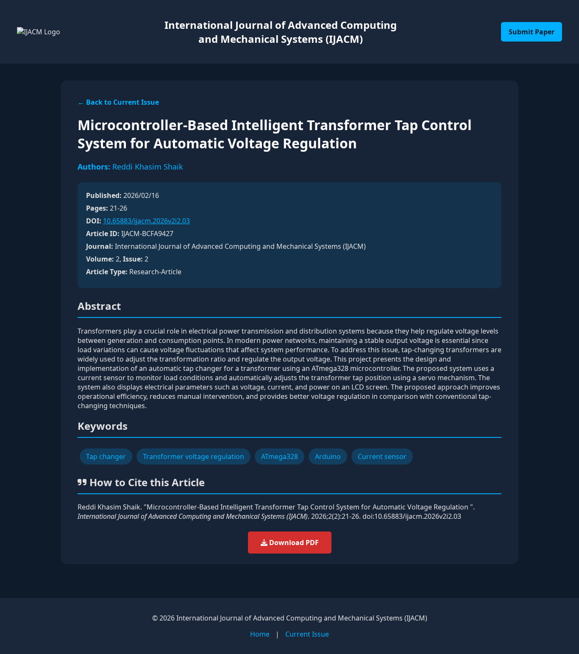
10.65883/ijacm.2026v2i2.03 (146, 220)
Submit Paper (531, 31)
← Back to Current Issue (118, 102)
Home (260, 634)
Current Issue (307, 634)
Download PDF (293, 542)
